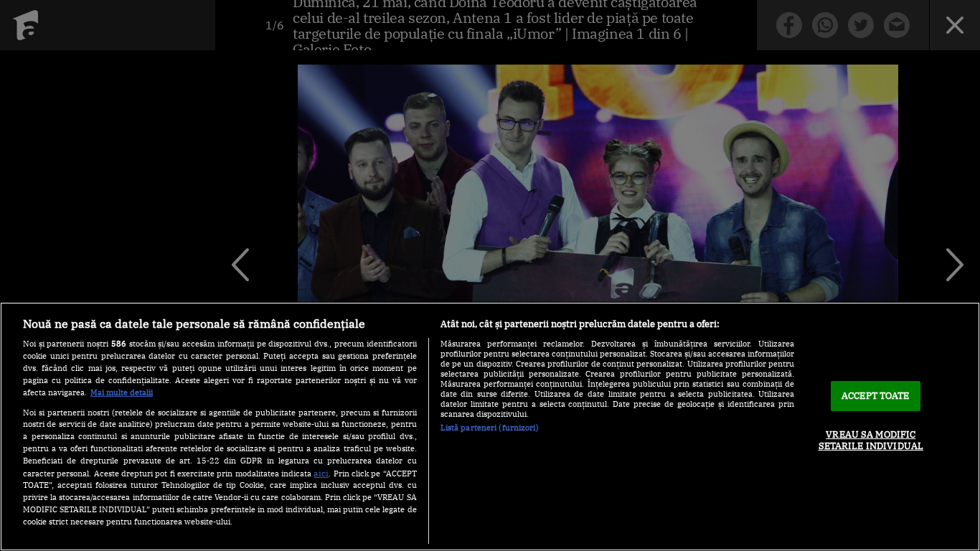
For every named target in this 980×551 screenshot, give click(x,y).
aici (321, 473)
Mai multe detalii (121, 392)
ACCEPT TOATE (876, 396)
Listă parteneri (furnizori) (489, 428)
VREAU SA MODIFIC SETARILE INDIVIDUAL (871, 440)
